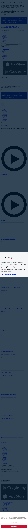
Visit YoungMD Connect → (10, 274)
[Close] (26, 513)
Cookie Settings (14, 522)
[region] (14, 520)
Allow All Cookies (14, 526)
